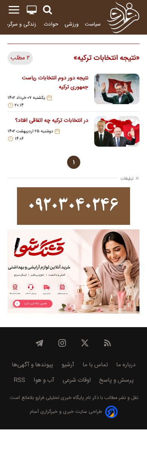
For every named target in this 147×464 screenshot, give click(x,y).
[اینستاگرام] (62, 342)
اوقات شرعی (77, 380)
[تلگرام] (39, 342)
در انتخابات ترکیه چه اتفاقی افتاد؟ (51, 120)
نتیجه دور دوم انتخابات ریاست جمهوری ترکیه (55, 83)
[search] (47, 10)
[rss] (107, 342)
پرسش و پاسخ (116, 380)
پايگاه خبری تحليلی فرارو (59, 398)
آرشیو (67, 365)
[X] (84, 342)
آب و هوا (44, 380)
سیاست (93, 24)
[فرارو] (123, 17)
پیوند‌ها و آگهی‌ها (32, 365)
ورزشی (71, 24)
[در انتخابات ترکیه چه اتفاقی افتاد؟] (116, 131)
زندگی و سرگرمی (20, 24)
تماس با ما (95, 365)
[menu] (14, 10)
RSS (19, 380)
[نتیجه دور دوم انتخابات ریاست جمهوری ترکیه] (116, 91)
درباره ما (126, 365)
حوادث (51, 24)
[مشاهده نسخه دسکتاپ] (31, 10)
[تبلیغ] (73, 206)
